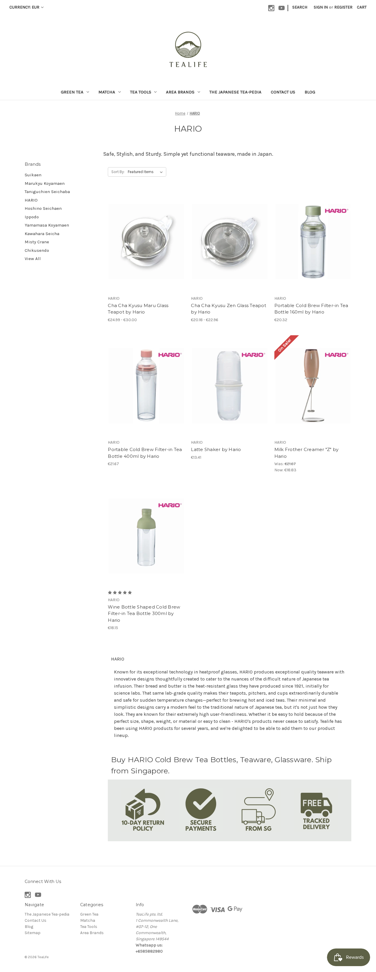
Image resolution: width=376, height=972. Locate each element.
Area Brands (180, 92)
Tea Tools (140, 92)
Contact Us (283, 92)
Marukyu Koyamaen (45, 183)
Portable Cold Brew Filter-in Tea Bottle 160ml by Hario (311, 309)
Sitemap (33, 932)
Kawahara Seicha (42, 233)
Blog (310, 92)
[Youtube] (281, 8)
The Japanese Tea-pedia (235, 92)
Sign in (321, 7)
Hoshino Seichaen (43, 208)
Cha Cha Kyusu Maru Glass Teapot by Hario (138, 309)
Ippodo (32, 216)
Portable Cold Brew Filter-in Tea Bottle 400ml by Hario (145, 453)
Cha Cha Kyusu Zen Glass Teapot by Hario (228, 309)
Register (343, 7)
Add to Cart (230, 385)
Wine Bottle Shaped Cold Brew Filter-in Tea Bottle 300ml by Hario (144, 613)
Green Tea (72, 92)
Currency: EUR (24, 7)
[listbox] (146, 171)
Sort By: (118, 172)
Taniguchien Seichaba (47, 191)
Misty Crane (37, 241)
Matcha (106, 92)
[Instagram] (271, 8)
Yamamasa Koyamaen (47, 225)
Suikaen (33, 174)
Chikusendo (37, 250)
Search (299, 7)
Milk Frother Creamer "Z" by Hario (306, 453)
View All (33, 258)
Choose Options (146, 241)
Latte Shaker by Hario (216, 449)
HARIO (31, 200)
